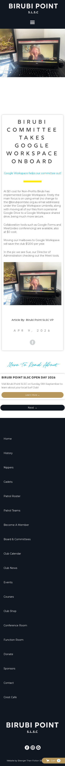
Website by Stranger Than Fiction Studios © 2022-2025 (32, 760)
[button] (53, 760)
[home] (32, 8)
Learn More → (32, 395)
